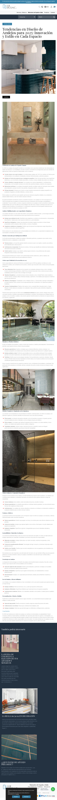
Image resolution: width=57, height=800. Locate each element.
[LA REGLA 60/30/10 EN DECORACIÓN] (20, 701)
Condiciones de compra (45, 792)
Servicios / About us (22, 12)
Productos (46, 12)
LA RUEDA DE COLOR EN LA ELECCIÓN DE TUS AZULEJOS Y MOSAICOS (9, 658)
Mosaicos (47, 787)
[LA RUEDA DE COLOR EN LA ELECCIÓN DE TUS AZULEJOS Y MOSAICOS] (10, 643)
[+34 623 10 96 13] (42, 7)
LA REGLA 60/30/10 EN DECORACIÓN (18, 716)
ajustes (17, 794)
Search (39, 7)
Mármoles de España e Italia (35, 12)
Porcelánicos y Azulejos (35, 787)
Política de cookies (38, 792)
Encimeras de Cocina (39, 788)
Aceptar (16, 796)
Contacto (53, 12)
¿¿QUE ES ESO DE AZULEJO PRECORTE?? (13, 763)
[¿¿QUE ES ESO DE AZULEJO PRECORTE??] (19, 747)
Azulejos (6, 97)
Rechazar (26, 796)
